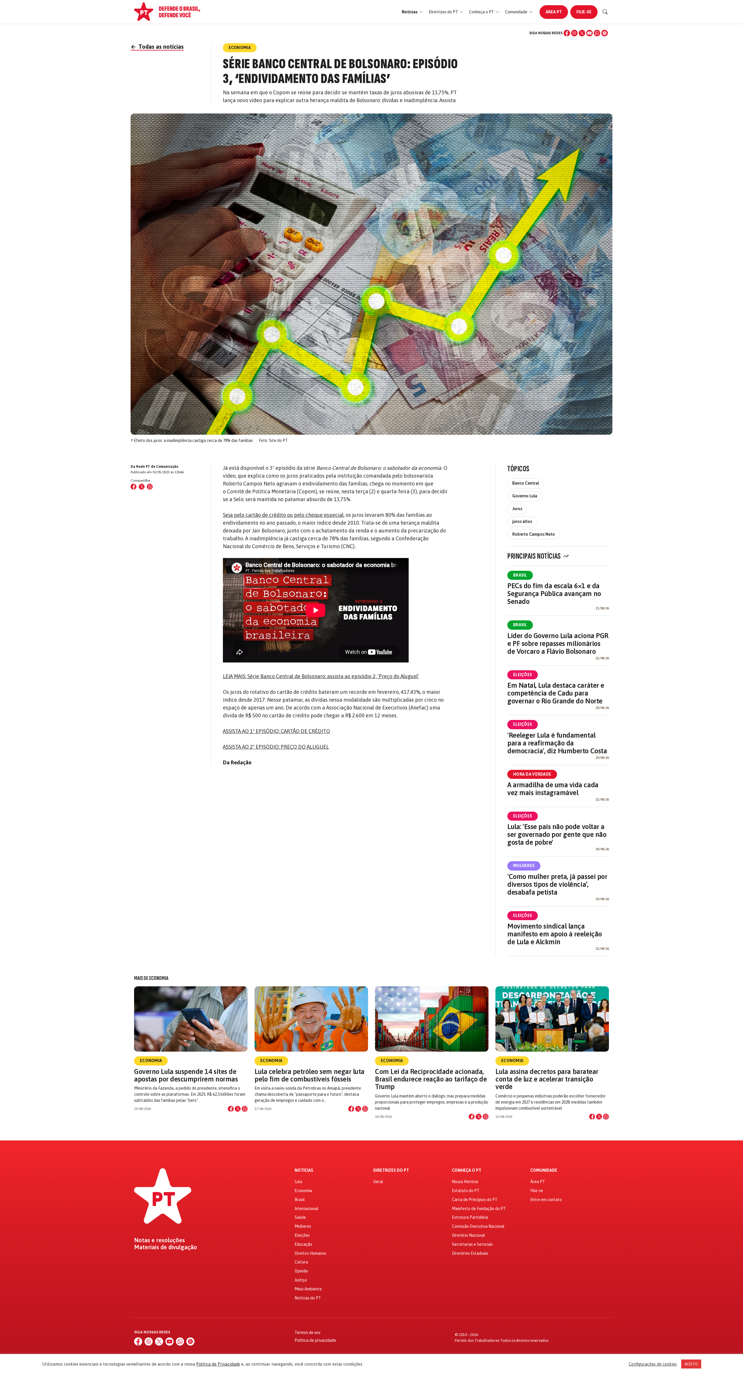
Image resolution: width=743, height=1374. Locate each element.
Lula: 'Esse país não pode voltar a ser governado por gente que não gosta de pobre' (556, 834)
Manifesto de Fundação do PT (479, 1208)
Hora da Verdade (532, 774)
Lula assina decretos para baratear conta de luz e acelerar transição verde (546, 1079)
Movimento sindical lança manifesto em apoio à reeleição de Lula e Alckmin (554, 934)
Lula (298, 1181)
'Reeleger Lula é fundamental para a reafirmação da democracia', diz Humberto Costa (557, 743)
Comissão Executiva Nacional (478, 1226)
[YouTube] (589, 33)
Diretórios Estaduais (470, 1253)
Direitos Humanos (310, 1253)
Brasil (520, 575)
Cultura (301, 1262)
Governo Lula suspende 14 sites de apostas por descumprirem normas (186, 1075)
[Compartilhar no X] (238, 1109)
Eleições (522, 674)
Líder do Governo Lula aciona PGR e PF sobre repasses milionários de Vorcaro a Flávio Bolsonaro (557, 643)
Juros (517, 508)
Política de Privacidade (218, 1364)
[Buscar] (605, 12)
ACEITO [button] (691, 1364)
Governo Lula (524, 496)
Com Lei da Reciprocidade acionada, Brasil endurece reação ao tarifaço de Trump (431, 1079)
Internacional (306, 1208)
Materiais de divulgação (165, 1247)
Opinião (301, 1271)
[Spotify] (604, 33)
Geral (378, 1181)
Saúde (300, 1217)
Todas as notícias (157, 46)
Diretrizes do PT (391, 1170)
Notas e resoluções (159, 1240)
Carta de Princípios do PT (474, 1199)
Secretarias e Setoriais (472, 1244)
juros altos (522, 521)
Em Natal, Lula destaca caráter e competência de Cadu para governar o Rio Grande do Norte (555, 693)
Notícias (304, 1170)
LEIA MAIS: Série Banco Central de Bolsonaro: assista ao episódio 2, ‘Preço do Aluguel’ (321, 676)
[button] (412, 12)
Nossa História (465, 1181)
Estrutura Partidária (470, 1217)
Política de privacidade (315, 1340)
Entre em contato (546, 1199)
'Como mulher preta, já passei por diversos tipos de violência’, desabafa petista (557, 884)
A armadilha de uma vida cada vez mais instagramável (552, 789)
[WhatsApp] (597, 33)
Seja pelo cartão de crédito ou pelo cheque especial (283, 515)
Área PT (554, 12)
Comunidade (543, 1170)
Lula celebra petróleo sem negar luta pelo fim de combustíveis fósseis (310, 1075)
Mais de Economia (151, 978)
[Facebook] (567, 33)
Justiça (301, 1280)
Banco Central (525, 483)
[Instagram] (574, 33)
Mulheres (524, 865)
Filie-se (583, 12)
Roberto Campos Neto (533, 534)
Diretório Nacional (468, 1235)
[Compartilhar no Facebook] (133, 487)
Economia (151, 1060)
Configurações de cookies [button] (653, 1364)
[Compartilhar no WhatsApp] (150, 487)
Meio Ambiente (308, 1289)
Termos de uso (307, 1332)
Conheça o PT (466, 1170)
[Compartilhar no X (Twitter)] (142, 487)
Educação (303, 1244)
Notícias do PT (308, 1298)
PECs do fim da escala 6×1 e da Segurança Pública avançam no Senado (554, 593)
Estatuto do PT (465, 1190)
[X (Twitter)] (582, 33)
